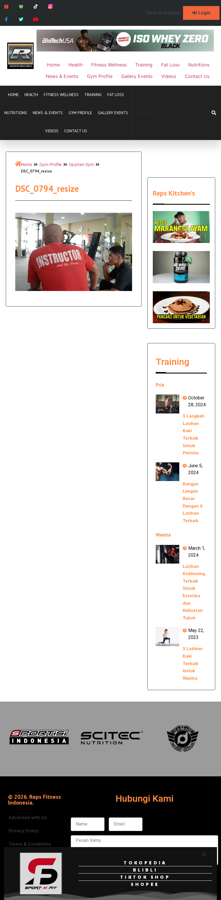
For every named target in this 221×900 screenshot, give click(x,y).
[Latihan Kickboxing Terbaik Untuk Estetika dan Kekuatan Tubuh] (167, 554)
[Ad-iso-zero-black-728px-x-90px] (125, 50)
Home (13, 94)
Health (31, 94)
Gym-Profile (50, 164)
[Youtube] (35, 19)
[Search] (214, 113)
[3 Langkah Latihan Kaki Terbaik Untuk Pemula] (167, 404)
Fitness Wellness (61, 94)
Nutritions (15, 112)
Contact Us (75, 130)
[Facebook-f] (6, 19)
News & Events (48, 112)
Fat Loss (115, 94)
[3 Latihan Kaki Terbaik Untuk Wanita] (167, 636)
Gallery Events (113, 112)
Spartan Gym (81, 164)
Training (93, 94)
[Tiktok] (35, 6)
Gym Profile (80, 112)
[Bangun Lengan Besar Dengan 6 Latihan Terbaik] (167, 471)
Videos (51, 130)
